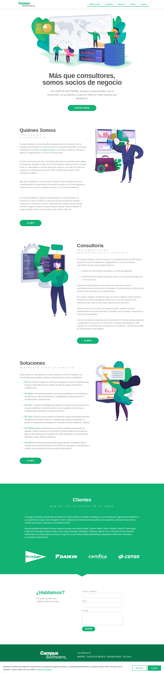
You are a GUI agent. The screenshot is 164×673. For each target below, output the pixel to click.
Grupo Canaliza (48, 150)
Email (84, 601)
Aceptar (154, 668)
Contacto (143, 4)
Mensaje (85, 610)
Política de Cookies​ (44, 669)
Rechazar (139, 668)
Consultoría (109, 4)
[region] (82, 667)
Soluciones (121, 4)
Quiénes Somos (94, 4)
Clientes (133, 4)
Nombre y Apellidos (89, 591)
